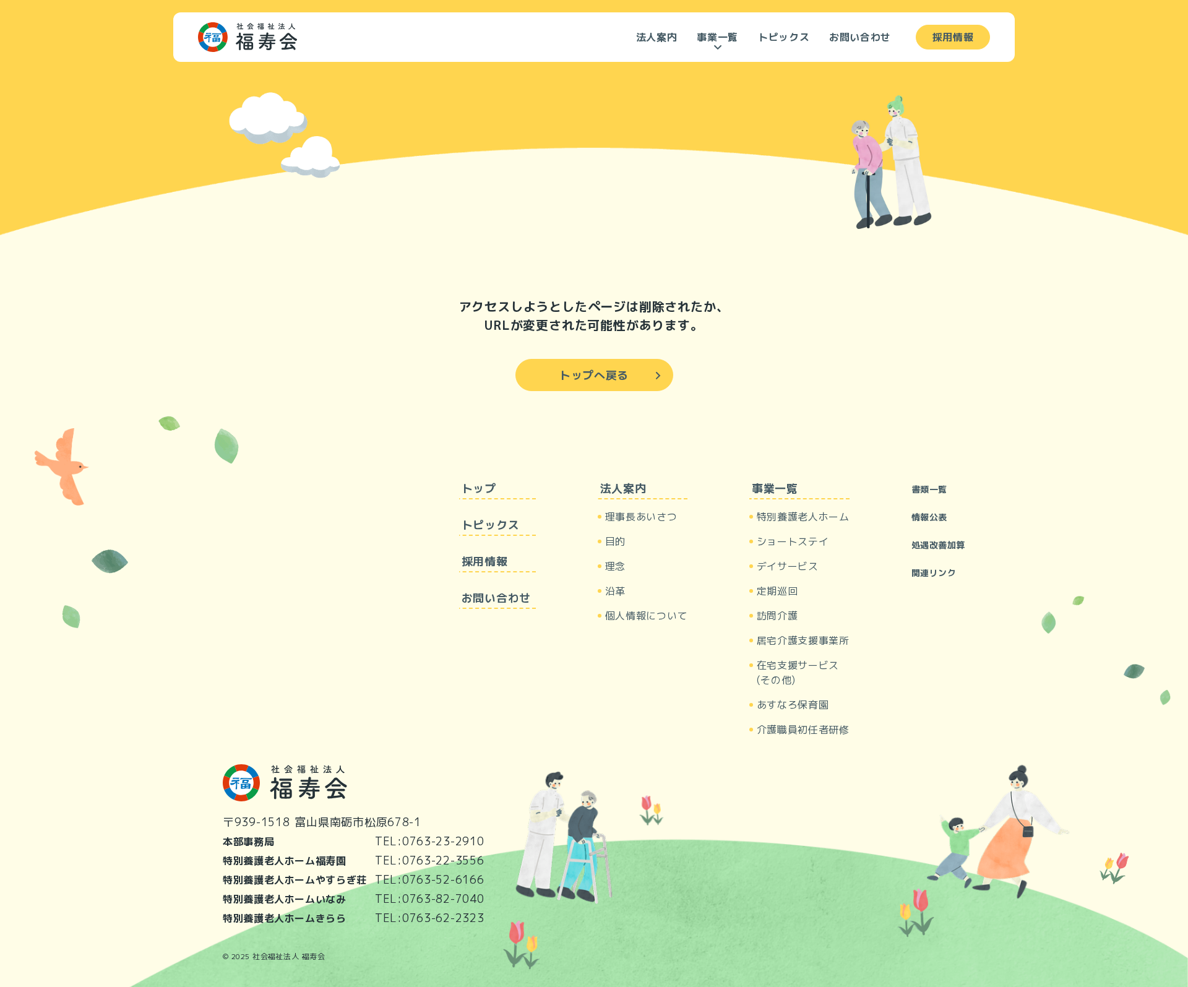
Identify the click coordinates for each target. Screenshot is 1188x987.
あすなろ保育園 (793, 705)
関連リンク (934, 573)
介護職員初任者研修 (803, 729)
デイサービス (788, 566)
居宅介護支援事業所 (803, 640)
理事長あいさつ (641, 517)
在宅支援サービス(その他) (798, 672)
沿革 (615, 591)
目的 (615, 541)
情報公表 (929, 517)
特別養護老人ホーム (803, 517)
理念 (615, 566)
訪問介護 (777, 616)
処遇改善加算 (938, 545)
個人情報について (646, 616)
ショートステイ (793, 541)
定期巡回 (777, 591)
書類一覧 (929, 489)
